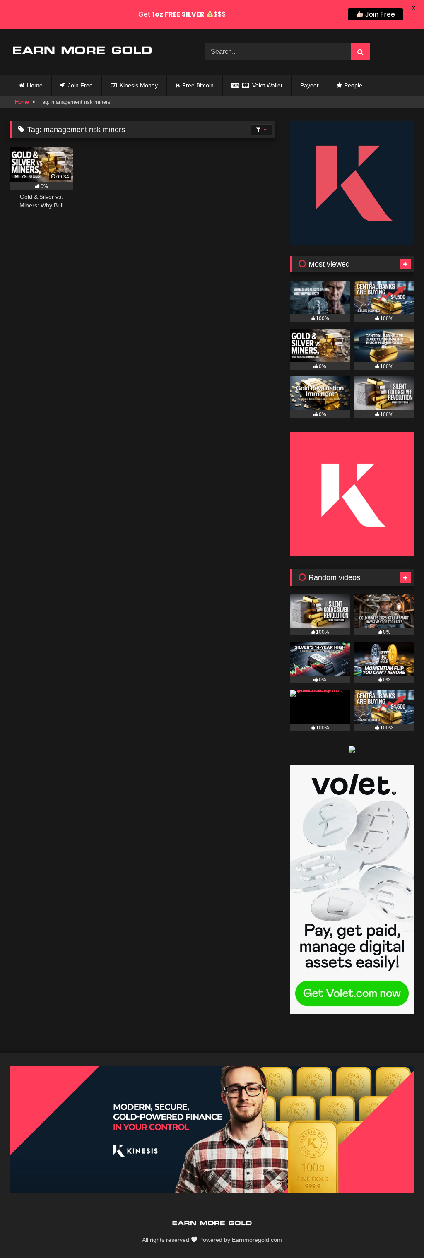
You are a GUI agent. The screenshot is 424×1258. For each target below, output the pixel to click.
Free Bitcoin (197, 85)
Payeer (309, 85)
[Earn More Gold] (94, 51)
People (353, 85)
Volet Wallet (266, 85)
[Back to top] (398, 1233)
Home (35, 85)
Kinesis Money (138, 85)
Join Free (79, 85)
